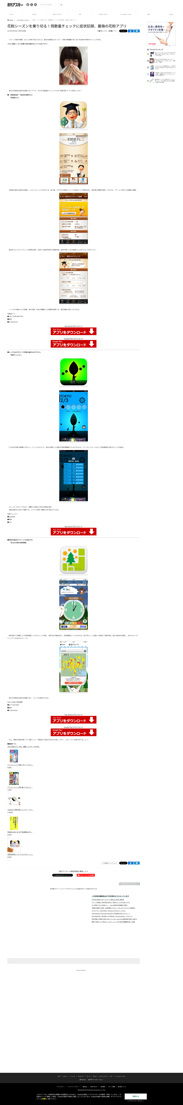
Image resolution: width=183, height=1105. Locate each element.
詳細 (43, 1099)
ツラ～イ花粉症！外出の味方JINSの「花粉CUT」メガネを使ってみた (111, 902)
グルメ (11, 14)
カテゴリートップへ (130, 884)
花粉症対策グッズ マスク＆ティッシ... (20, 854)
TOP (126, 14)
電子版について (122, 1086)
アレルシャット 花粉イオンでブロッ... (20, 765)
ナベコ (114, 31)
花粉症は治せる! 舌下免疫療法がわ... (19, 832)
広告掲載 (102, 1086)
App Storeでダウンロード (73, 326)
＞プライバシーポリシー (135, 1101)
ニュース (171, 14)
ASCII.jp (83, 1079)
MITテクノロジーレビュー (96, 1079)
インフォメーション (102, 14)
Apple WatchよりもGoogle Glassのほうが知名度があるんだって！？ (111, 913)
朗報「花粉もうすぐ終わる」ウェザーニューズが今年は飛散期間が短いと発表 (113, 921)
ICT (57, 14)
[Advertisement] (141, 5)
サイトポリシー (61, 1086)
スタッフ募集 (111, 1086)
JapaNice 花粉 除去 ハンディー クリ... (20, 809)
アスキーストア (80, 14)
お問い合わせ (93, 1086)
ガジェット (81, 1076)
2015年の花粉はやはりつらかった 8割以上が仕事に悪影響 (108, 899)
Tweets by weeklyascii (81, 970)
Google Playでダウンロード (73, 338)
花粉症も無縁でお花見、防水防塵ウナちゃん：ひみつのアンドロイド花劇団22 (113, 908)
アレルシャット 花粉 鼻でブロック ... (20, 787)
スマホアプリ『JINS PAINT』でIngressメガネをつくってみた (109, 910)
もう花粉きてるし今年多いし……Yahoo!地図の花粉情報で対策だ (110, 905)
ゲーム (88, 1076)
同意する (136, 1096)
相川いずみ (103, 31)
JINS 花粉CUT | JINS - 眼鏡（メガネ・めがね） (23, 746)
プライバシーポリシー (73, 1086)
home (11, 20)
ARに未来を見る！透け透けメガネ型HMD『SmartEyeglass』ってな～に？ (112, 916)
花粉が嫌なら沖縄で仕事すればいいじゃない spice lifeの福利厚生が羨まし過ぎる (114, 919)
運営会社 (85, 1086)
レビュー (148, 14)
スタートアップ (34, 14)
